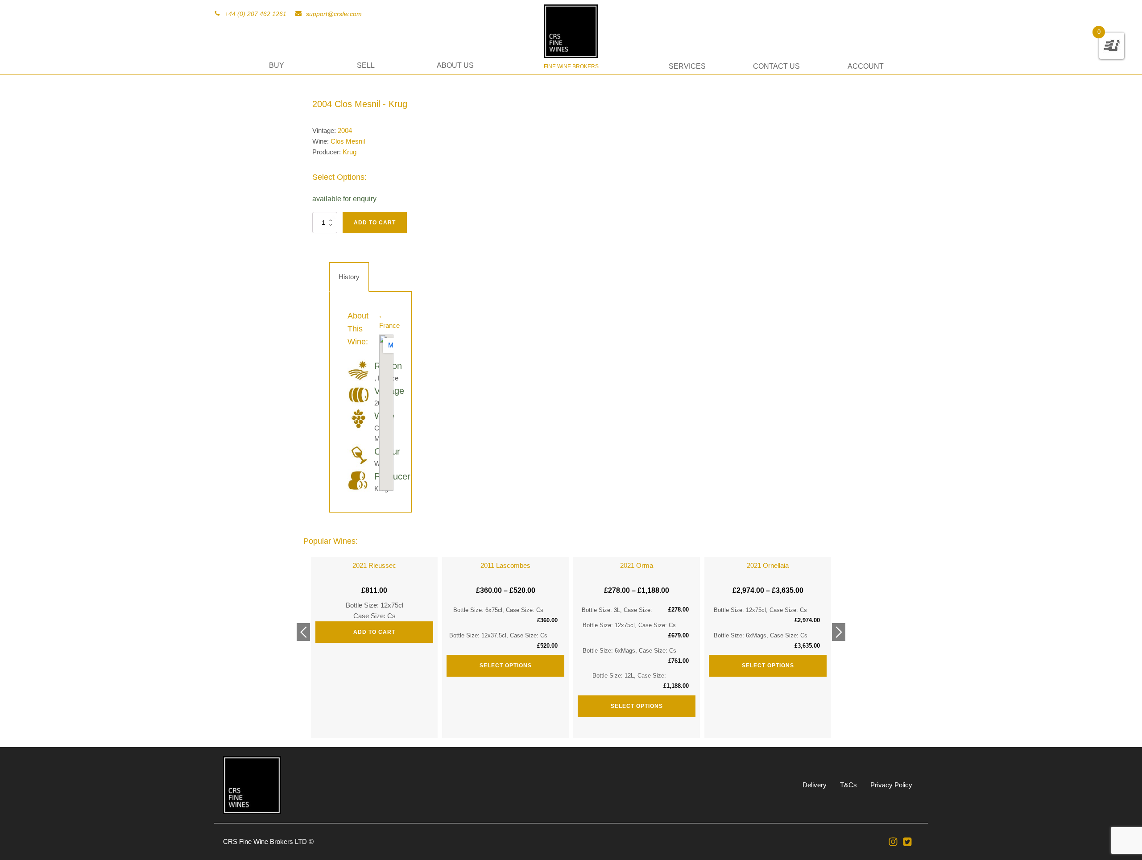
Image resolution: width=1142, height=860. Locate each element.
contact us (776, 66)
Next (838, 632)
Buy (276, 65)
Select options (506, 665)
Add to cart (375, 222)
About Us (455, 65)
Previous (303, 632)
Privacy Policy (891, 785)
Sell (366, 65)
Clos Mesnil (348, 141)
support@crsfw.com (334, 13)
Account (866, 66)
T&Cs (848, 785)
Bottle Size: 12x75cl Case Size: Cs (374, 598)
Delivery (815, 785)
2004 (345, 130)
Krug (349, 152)
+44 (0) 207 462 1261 (255, 13)
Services (687, 66)
